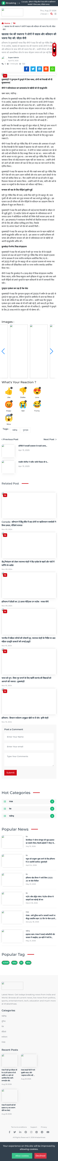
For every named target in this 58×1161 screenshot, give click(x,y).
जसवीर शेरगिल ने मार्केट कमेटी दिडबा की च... (33, 462)
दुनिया (4, 1021)
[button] (51, 351)
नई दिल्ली (5, 963)
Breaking (11, 3)
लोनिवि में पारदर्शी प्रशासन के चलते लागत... (32, 446)
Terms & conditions (19, 1127)
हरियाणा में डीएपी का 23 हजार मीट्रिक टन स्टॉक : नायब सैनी (25, 601)
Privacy (44, 1127)
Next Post (49, 439)
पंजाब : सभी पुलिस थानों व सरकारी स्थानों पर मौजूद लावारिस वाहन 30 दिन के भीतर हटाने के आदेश (40, 918)
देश (14, 23)
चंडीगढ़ (28, 963)
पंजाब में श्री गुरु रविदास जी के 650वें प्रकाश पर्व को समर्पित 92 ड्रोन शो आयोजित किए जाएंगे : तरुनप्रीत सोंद (9, 1075)
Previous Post (10, 439)
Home (7, 23)
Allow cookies (22, 1156)
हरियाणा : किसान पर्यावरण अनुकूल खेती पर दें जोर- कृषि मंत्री (25, 718)
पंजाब (11, 801)
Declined (40, 1155)
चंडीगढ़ (14, 430)
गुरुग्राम (25, 430)
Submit (10, 772)
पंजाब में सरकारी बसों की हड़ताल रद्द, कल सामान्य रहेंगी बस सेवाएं (9, 1107)
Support (33, 1127)
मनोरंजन (4, 1037)
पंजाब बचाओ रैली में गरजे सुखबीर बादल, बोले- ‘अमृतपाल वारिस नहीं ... (28, 1072)
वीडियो (4, 1031)
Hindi (44, 14)
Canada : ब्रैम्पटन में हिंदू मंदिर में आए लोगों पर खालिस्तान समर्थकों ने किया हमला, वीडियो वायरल (38, 3)
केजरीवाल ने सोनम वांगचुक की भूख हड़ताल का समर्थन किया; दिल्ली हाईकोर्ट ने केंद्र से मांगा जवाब (40, 843)
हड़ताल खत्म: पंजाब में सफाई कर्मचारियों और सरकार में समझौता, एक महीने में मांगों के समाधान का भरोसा (40, 937)
